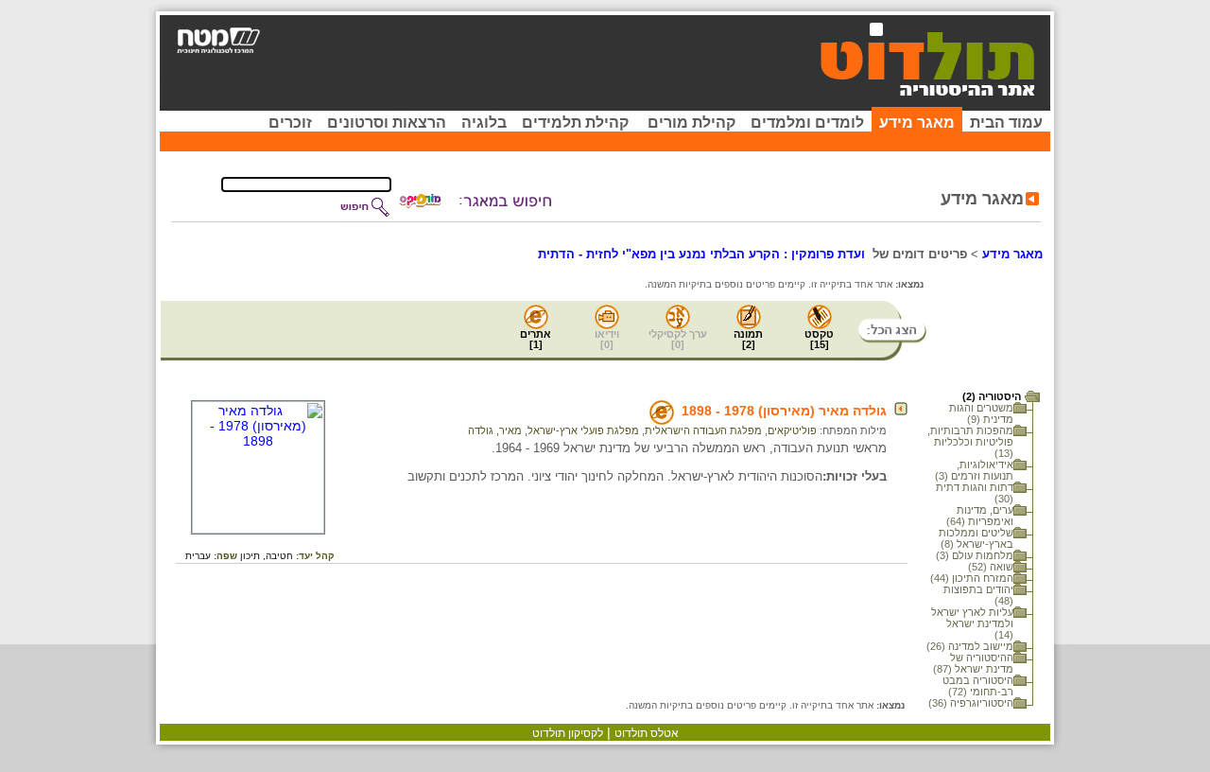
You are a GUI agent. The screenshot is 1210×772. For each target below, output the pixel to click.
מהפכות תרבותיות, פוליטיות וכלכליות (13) (970, 442)
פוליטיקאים (792, 430)
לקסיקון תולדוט (567, 733)
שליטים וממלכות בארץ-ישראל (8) (976, 538)
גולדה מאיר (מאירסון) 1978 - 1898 (784, 410)
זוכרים (290, 122)
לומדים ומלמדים (807, 122)
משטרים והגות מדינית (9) (981, 413)
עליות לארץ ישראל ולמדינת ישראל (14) (972, 623)
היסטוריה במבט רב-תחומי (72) (977, 686)
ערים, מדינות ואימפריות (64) (979, 515)
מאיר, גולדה (495, 430)
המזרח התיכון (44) (971, 578)
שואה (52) (990, 566)
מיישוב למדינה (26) (969, 646)
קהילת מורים (691, 122)
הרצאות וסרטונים (386, 122)
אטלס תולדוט (646, 733)
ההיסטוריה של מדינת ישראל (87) (973, 663)
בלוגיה (484, 122)
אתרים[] (535, 339)
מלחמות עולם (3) (974, 555)
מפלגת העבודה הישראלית (703, 430)
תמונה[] (748, 339)
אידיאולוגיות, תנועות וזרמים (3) (974, 470)
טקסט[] (819, 339)
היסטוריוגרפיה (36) (970, 703)
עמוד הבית (1006, 122)
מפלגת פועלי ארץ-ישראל (583, 430)
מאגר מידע (917, 122)
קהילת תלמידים (575, 122)
